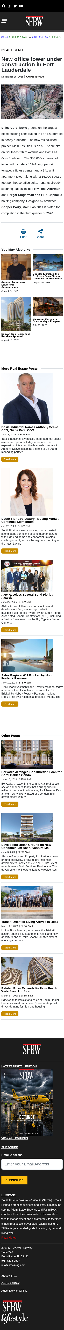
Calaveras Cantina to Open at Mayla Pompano (47, 320)
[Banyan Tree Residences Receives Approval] (16, 314)
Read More (10, 459)
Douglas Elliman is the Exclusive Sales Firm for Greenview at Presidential (47, 276)
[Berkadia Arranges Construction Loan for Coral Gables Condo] (27, 755)
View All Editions (14, 1138)
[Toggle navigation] (3, 21)
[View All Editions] (27, 1102)
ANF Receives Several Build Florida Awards (27, 596)
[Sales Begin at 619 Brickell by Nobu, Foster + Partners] (27, 656)
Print (23, 237)
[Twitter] (15, 6)
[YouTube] (21, 6)
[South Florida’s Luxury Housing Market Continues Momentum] (27, 492)
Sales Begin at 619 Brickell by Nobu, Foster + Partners (27, 677)
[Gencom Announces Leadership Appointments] (16, 267)
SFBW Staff (24, 434)
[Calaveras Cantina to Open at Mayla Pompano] (48, 307)
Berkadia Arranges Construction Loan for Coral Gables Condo (31, 773)
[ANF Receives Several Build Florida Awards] (27, 576)
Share (40, 237)
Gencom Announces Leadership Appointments (13, 284)
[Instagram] (9, 6)
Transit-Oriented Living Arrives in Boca (29, 922)
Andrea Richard (35, 76)
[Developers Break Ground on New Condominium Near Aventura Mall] (27, 828)
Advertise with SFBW (14, 1290)
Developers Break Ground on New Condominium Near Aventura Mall (26, 846)
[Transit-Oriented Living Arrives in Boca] (27, 903)
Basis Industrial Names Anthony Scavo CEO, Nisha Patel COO (29, 428)
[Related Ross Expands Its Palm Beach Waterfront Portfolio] (27, 972)
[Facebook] (3, 6)
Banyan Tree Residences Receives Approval (15, 335)
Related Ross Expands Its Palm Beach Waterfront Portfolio (29, 990)
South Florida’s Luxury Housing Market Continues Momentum (30, 520)
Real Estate (12, 50)
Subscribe (14, 1180)
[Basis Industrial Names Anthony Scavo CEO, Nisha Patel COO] (27, 399)
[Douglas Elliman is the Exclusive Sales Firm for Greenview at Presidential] (48, 263)
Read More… (9, 1237)
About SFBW (9, 1276)
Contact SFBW (10, 1283)
